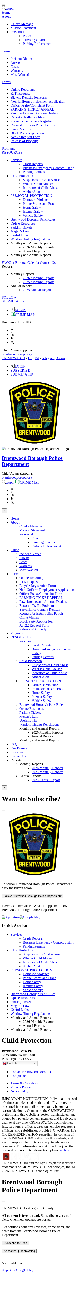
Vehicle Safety (33, 215)
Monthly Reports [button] (22, 274)
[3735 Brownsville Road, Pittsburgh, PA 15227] (12, 330)
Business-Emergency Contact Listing (48, 168)
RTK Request (20, 93)
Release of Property (24, 141)
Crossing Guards (34, 40)
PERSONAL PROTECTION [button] (31, 195)
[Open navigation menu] (3, 5)
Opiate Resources (23, 223)
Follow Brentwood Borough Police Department (33, 896)
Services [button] (16, 160)
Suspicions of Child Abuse (41, 180)
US (30, 358)
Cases (15, 66)
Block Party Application (27, 133)
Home (6, 12)
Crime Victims (21, 129)
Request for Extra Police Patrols (33, 125)
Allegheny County (54, 358)
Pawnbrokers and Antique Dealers (34, 113)
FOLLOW (9, 297)
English (12, 1063)
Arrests (15, 63)
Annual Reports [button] (21, 286)
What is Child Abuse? (38, 184)
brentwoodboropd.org (17, 354)
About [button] (6, 16)
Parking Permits (34, 172)
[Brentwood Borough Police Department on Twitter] (12, 343)
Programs (8, 148)
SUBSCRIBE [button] (20, 370)
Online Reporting (23, 89)
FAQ (5, 262)
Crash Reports (33, 164)
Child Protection (22, 950)
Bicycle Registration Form (29, 97)
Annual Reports (34, 251)
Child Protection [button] (22, 176)
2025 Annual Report (37, 290)
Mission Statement (23, 28)
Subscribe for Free (15, 1242)
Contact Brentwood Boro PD (31, 1072)
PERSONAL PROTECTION (31, 970)
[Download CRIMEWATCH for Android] (30, 917)
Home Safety (32, 207)
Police (27, 36)
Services (16, 934)
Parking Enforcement (37, 44)
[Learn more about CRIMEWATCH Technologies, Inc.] (22, 1159)
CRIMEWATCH (13, 358)
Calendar (33, 262)
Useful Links (20, 235)
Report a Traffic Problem (28, 117)
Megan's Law (20, 231)
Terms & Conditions (25, 1083)
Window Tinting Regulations (30, 239)
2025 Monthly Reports (38, 282)
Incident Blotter (21, 59)
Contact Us (48, 262)
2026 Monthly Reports (38, 247)
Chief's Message (22, 24)
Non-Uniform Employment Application (38, 101)
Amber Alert (31, 192)
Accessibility (19, 1091)
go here (65, 1150)
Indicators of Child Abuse (40, 188)
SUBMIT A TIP (13, 301)
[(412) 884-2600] (12, 334)
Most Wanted (20, 74)
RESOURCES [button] (12, 152)
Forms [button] (6, 82)
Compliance (19, 1076)
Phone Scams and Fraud (39, 203)
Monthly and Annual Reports (31, 255)
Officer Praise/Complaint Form (32, 105)
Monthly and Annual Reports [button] (31, 243)
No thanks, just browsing (19, 1251)
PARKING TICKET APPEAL (32, 109)
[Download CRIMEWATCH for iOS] (11, 917)
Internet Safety (33, 211)
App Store (9, 1270)
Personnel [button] (17, 32)
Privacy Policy (21, 1087)
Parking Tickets (21, 227)
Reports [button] (7, 266)
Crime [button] (6, 51)
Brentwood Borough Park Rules (33, 219)
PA (37, 358)
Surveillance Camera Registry (31, 121)
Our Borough (18, 262)
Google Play (24, 1270)
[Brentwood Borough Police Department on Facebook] (12, 338)
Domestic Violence (36, 199)
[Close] (3, 810)
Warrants (17, 70)
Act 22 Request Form (25, 137)
